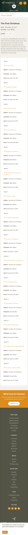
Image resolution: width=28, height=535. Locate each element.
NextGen (14, 472)
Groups (14, 451)
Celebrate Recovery (14, 495)
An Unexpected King (11, 282)
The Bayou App (14, 464)
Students (14, 479)
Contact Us (14, 403)
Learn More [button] (5, 528)
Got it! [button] (5, 532)
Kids (14, 477)
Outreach (14, 443)
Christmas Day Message (12, 325)
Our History (14, 425)
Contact (14, 430)
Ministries (14, 469)
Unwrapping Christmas (12, 303)
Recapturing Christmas (12, 151)
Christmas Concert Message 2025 (15, 346)
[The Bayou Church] (8, 3)
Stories (14, 461)
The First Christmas (11, 108)
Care (14, 492)
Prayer (14, 497)
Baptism (14, 446)
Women (14, 484)
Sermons (12, 13)
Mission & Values (14, 420)
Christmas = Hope (10, 196)
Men (14, 482)
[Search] (20, 3)
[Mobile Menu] (24, 3)
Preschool (14, 474)
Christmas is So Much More (13, 368)
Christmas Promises (11, 130)
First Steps (14, 438)
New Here (13, 415)
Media (6, 13)
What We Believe (14, 423)
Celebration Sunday (11, 87)
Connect (14, 435)
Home (2, 13)
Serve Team (14, 448)
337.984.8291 (4, 522)
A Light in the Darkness (12, 239)
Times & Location (14, 418)
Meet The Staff (14, 428)
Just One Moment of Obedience (14, 260)
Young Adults (14, 487)
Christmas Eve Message (12, 217)
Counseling (14, 500)
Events (14, 441)
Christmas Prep (10, 65)
